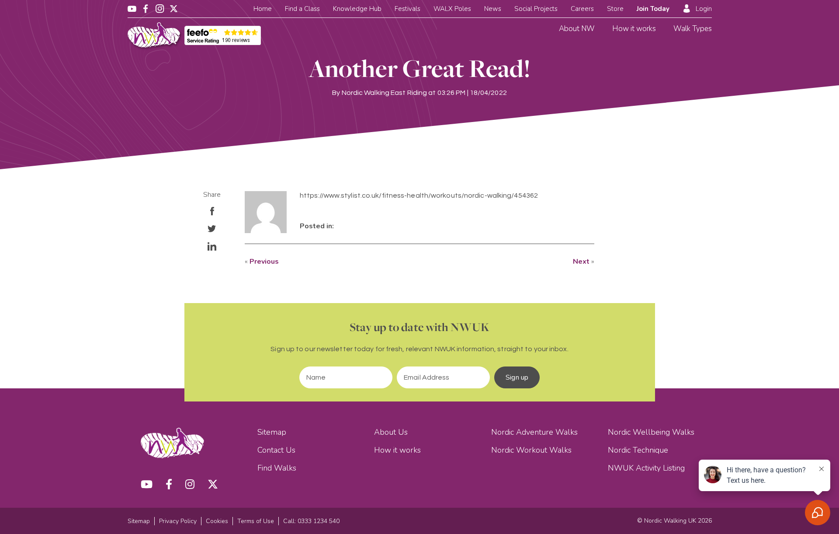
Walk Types (692, 29)
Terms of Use (255, 521)
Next (581, 261)
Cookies (217, 521)
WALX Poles (452, 8)
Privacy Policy (178, 521)
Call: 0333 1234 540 (311, 521)
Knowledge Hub (357, 8)
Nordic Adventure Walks (534, 432)
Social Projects (536, 8)
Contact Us (276, 450)
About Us (391, 432)
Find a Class (302, 8)
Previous (264, 261)
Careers (582, 8)
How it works (634, 29)
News (492, 8)
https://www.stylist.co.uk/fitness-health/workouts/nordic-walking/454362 (419, 195)
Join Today (653, 8)
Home (262, 8)
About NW (577, 29)
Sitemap (271, 432)
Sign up (517, 377)
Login (704, 8)
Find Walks (276, 468)
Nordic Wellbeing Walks (651, 432)
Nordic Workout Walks (531, 450)
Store (615, 8)
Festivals (407, 8)
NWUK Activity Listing (646, 468)
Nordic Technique (638, 450)
